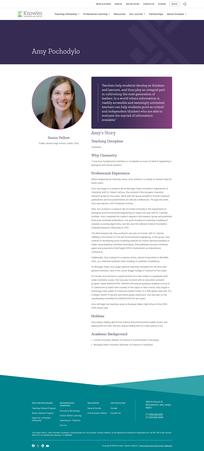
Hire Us (118, 4)
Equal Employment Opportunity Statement (155, 446)
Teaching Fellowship (65, 14)
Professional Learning (95, 14)
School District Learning (70, 415)
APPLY (174, 4)
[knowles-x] (38, 445)
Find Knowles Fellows (97, 413)
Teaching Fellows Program (44, 408)
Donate (162, 4)
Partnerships (156, 14)
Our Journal (136, 14)
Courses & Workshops (70, 411)
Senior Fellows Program (43, 413)
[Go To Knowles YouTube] (47, 445)
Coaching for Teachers (70, 420)
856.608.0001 (156, 414)
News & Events (103, 4)
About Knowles (175, 14)
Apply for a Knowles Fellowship (41, 419)
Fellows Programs (42, 403)
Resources (119, 14)
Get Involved (132, 4)
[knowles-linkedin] (42, 445)
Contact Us (149, 4)
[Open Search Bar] (185, 4)
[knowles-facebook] (33, 445)
